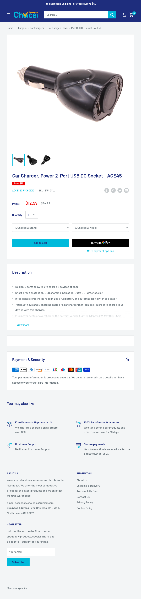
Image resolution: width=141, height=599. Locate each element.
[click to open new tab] (18, 160)
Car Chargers (37, 28)
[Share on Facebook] (106, 190)
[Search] (112, 14)
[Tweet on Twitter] (119, 190)
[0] (131, 15)
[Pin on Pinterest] (113, 190)
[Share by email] (126, 190)
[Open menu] (8, 14)
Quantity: (17, 214)
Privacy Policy (85, 502)
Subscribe (18, 562)
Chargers (21, 28)
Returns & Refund (87, 491)
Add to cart (40, 242)
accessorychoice (23, 190)
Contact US (83, 496)
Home (10, 28)
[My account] (124, 15)
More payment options (100, 250)
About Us (82, 480)
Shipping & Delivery (88, 485)
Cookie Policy (85, 508)
